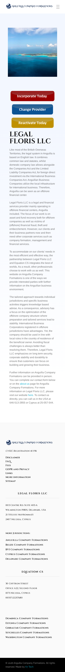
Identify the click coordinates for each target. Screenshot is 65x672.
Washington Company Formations (29, 637)
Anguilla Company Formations (27, 540)
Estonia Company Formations (26, 623)
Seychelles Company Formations (27, 632)
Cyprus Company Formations (25, 554)
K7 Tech (29, 667)
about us (25, 383)
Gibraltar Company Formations (27, 628)
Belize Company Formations (24, 544)
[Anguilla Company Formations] (29, 6)
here (30, 395)
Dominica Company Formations (27, 618)
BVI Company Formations (23, 549)
